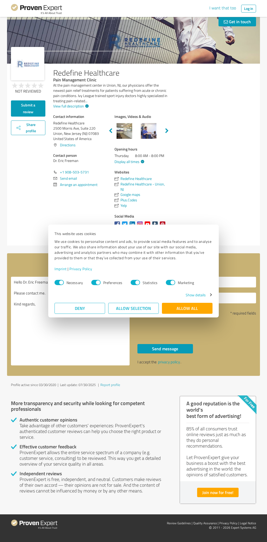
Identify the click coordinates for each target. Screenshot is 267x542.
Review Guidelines (179, 523)
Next (166, 131)
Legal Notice (248, 523)
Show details (196, 294)
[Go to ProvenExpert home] (36, 10)
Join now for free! (217, 492)
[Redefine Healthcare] (27, 63)
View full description (68, 106)
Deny (80, 308)
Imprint (60, 268)
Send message (165, 349)
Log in (248, 8)
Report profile (110, 384)
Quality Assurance (205, 523)
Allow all (187, 308)
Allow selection (133, 308)
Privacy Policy (80, 268)
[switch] (96, 282)
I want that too (222, 8)
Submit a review (28, 108)
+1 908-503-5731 (74, 172)
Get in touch (239, 22)
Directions (68, 144)
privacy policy (169, 362)
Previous (110, 131)
